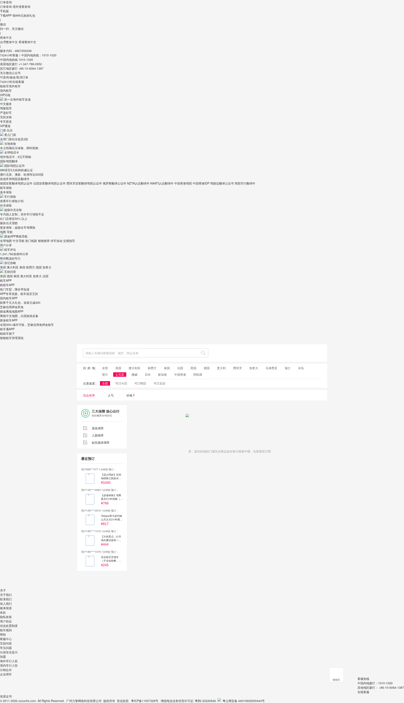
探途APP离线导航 (16, 236)
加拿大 (47, 267)
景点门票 (10, 135)
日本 (148, 374)
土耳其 (119, 374)
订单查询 (6, 6)
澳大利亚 (13, 267)
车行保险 (10, 196)
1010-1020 (26, 59)
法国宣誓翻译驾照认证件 (49, 183)
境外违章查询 (21, 6)
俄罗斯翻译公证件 (114, 183)
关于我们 (6, 595)
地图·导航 (6, 232)
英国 (193, 368)
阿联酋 (197, 374)
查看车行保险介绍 (12, 201)
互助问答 (10, 271)
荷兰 (105, 374)
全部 (105, 368)
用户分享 (6, 245)
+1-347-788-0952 (30, 64)
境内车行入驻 (9, 665)
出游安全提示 (9, 652)
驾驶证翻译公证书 (222, 183)
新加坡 (162, 374)
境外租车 (15, 86)
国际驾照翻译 (9, 161)
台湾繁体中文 (9, 42)
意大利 (221, 368)
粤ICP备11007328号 (144, 701)
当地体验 (10, 143)
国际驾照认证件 (14, 165)
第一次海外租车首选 (17, 99)
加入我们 (6, 603)
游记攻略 (10, 263)
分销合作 (6, 670)
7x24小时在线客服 (12, 82)
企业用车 (6, 674)
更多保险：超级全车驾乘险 (17, 227)
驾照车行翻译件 (245, 183)
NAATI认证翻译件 (161, 183)
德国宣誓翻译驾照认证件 (16, 183)
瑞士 (288, 368)
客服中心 (6, 639)
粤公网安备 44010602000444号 (244, 701)
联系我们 (6, 599)
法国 (45, 276)
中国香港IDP (201, 183)
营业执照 (123, 701)
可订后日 (159, 383)
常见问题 (6, 648)
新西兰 (30, 267)
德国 (39, 267)
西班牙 (237, 368)
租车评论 (10, 249)
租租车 (4, 86)
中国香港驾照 (183, 183)
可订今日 (121, 383)
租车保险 (6, 188)
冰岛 (301, 368)
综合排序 (89, 395)
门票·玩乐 (6, 130)
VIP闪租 (5, 95)
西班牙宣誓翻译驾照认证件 (84, 183)
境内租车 (6, 90)
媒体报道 (6, 608)
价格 (129, 395)
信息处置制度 (9, 625)
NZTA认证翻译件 (138, 183)
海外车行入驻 (9, 661)
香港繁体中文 (27, 42)
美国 (3, 267)
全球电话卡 (11, 152)
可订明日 (140, 383)
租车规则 (6, 630)
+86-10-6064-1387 (31, 68)
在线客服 (363, 692)
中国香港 (180, 374)
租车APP (6, 280)
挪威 (134, 374)
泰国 (22, 267)
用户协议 (6, 621)
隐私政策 (6, 617)
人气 (111, 395)
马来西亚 (271, 368)
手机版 (4, 11)
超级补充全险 (13, 210)
